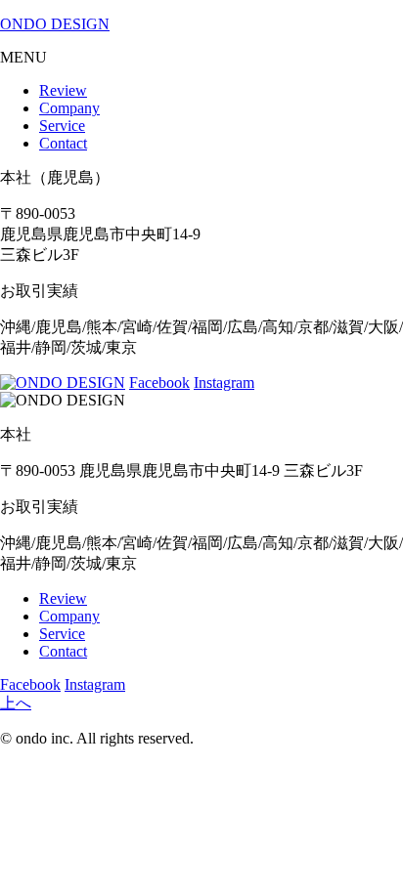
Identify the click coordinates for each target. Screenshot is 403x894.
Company (69, 108)
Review (63, 90)
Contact (63, 143)
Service (62, 125)
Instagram (224, 382)
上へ (15, 703)
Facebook (159, 382)
